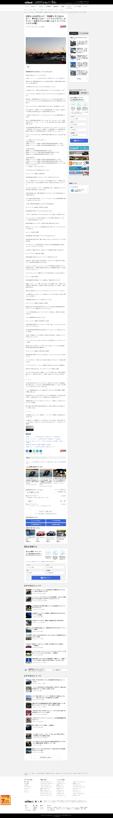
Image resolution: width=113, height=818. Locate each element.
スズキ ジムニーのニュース (46, 795)
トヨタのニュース (60, 781)
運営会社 (55, 807)
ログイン (77, 1)
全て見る (28, 67)
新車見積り (56, 6)
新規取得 (81, 1)
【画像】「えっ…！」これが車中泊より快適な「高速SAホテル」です (40, 446)
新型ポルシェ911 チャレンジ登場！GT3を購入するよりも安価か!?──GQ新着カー (47, 645)
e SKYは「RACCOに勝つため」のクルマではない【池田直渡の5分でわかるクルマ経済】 (49, 636)
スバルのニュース (60, 791)
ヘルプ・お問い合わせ (51, 810)
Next (66, 473)
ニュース (69, 6)
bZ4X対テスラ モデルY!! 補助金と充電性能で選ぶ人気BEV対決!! (47, 620)
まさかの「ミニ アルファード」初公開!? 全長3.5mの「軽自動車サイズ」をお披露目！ (43, 438)
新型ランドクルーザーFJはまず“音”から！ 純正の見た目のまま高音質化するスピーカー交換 (48, 749)
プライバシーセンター (75, 807)
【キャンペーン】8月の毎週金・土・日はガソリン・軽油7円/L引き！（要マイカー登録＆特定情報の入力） (46, 462)
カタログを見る (36, 520)
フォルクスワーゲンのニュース (79, 786)
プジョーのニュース (77, 791)
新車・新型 (26, 781)
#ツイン (33, 457)
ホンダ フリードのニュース (46, 793)
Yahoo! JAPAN (86, 1)
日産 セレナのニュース (45, 788)
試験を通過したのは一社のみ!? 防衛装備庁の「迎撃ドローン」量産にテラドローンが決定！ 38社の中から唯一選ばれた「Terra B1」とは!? (49, 659)
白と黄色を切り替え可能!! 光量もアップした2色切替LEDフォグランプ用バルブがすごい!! (59, 480)
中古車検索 (48, 6)
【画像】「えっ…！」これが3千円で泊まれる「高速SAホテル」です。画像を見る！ (45, 78)
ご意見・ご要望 (83, 808)
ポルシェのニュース (77, 788)
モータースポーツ (27, 786)
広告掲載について (70, 808)
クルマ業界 (26, 783)
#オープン (44, 457)
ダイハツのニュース (60, 795)
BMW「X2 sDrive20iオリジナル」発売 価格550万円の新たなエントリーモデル (48, 680)
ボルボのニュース (76, 795)
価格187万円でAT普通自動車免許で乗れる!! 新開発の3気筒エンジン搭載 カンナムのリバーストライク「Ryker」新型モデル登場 (48, 704)
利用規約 (81, 807)
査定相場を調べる (37, 524)
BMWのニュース (76, 783)
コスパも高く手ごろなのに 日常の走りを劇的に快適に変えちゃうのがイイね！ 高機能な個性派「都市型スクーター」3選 (49, 742)
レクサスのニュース (60, 783)
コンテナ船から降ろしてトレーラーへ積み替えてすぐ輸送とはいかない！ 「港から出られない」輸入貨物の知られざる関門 (48, 697)
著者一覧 (58, 808)
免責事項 (85, 807)
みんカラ (41, 808)
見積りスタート (47, 577)
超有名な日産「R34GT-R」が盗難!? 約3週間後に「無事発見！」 (39, 444)
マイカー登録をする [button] (56, 669)
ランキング (73, 33)
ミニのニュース (76, 790)
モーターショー (27, 788)
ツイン (41, 122)
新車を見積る (57, 524)
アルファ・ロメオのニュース (79, 793)
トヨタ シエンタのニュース (46, 786)
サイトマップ (63, 808)
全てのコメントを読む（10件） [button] (45, 511)
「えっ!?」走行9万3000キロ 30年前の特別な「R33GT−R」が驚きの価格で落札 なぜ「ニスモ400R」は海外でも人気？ (48, 688)
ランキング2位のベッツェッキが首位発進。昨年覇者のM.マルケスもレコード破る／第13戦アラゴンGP (32, 481)
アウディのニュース (77, 785)
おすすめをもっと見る (45, 757)
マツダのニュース (60, 790)
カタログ (41, 6)
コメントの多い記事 (83, 33)
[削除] (10, 795)
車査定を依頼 (74, 92)
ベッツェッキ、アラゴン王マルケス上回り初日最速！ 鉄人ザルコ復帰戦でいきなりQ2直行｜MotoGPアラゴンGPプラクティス (45, 481)
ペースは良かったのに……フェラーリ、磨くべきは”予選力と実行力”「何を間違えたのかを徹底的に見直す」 (48, 735)
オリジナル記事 (77, 6)
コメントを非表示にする (61, 489)
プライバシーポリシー (66, 807)
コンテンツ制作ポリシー (51, 808)
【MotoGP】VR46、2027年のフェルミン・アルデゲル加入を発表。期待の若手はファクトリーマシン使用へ (48, 711)
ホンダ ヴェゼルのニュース (46, 791)
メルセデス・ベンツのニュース (79, 781)
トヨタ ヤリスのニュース (45, 785)
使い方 (42, 489)
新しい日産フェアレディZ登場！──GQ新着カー (43, 725)
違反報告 (64, 495)
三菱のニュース (59, 788)
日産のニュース (59, 785)
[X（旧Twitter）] (38, 801)
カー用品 (26, 785)
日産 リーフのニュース (45, 790)
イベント (26, 790)
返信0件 (29, 501)
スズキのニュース (60, 793)
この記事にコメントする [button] (34, 492)
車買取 (62, 6)
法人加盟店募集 (76, 808)
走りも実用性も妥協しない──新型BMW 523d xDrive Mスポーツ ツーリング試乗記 (49, 628)
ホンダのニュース (60, 786)
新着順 (64, 491)
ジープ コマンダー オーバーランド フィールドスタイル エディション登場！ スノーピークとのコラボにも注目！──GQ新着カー (49, 652)
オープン (38, 290)
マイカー (85, 6)
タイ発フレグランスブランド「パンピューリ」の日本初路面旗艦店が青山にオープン (49, 718)
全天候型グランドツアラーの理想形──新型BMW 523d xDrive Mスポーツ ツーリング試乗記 (49, 614)
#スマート (39, 457)
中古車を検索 (57, 520)
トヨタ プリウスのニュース (46, 781)
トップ (27, 6)
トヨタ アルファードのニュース (46, 783)
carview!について (50, 807)
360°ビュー (33, 6)
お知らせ (59, 807)
